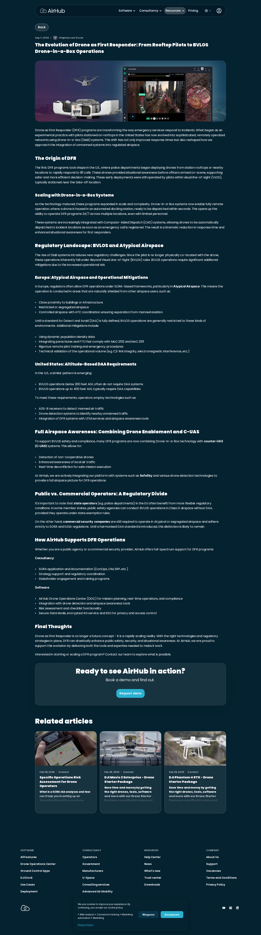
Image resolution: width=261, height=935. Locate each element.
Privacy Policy (85, 924)
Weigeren (148, 914)
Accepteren (172, 914)
